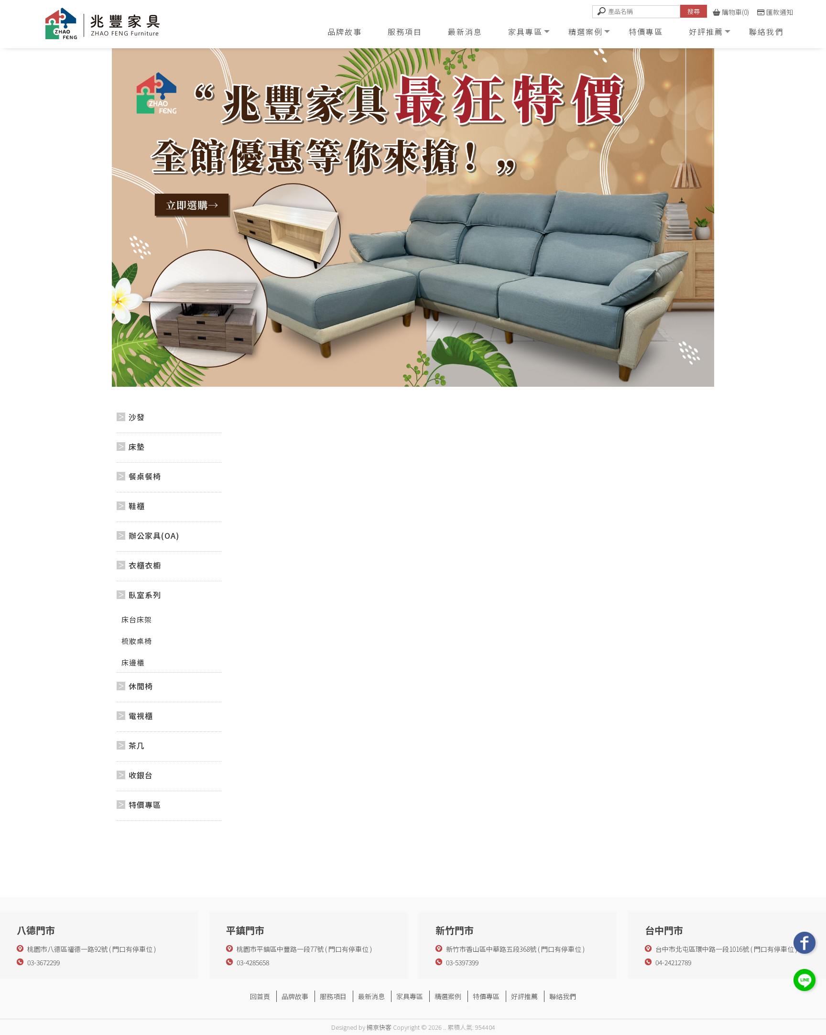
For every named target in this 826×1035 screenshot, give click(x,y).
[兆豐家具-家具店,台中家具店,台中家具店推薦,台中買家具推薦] (114, 25)
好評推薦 (706, 31)
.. (444, 1027)
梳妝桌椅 (136, 641)
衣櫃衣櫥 (145, 565)
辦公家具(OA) (154, 535)
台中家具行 (390, 1007)
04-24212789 (673, 962)
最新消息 (465, 31)
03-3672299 (43, 962)
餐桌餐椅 (145, 476)
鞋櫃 (137, 506)
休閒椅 (141, 686)
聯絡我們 (766, 31)
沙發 (137, 417)
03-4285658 (253, 962)
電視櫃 (141, 715)
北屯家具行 (424, 1007)
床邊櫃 (132, 662)
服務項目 (405, 31)
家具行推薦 (457, 1007)
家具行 (362, 1007)
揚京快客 (379, 1027)
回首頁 (260, 996)
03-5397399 (462, 962)
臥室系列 (145, 594)
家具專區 (525, 31)
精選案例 (585, 31)
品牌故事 (344, 31)
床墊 (137, 446)
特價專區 (646, 31)
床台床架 (136, 619)
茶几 (137, 745)
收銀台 (141, 775)
